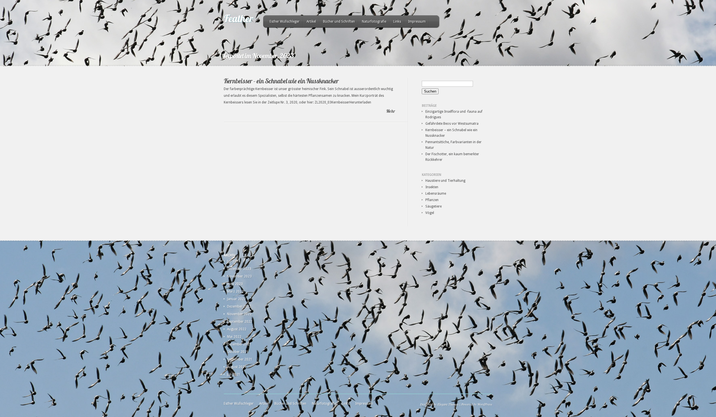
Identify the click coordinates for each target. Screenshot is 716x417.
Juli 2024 (233, 261)
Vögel (429, 213)
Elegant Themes (448, 404)
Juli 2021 (233, 374)
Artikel (311, 21)
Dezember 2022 (239, 306)
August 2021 (236, 367)
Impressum (417, 21)
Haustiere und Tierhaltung (445, 181)
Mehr (390, 111)
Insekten (431, 187)
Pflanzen (432, 200)
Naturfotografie (374, 21)
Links (397, 21)
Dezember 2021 (239, 344)
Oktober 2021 (237, 352)
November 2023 (239, 276)
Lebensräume (435, 193)
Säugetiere (433, 206)
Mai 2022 (234, 337)
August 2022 (236, 329)
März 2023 (235, 291)
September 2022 (239, 322)
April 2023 (235, 284)
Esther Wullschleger (285, 21)
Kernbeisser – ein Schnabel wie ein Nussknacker (281, 81)
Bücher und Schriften (339, 21)
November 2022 (239, 314)
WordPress (484, 404)
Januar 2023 (236, 299)
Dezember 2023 (239, 269)
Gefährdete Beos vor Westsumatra (452, 124)
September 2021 (239, 359)
